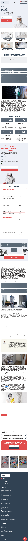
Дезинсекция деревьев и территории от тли (7, 516)
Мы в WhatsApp (23, 3)
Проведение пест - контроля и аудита (6, 490)
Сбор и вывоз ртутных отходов (5, 532)
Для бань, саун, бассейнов (4, 499)
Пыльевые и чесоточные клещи (5, 520)
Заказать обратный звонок (7, 20)
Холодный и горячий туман (4, 527)
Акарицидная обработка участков (5, 515)
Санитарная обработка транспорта (5, 491)
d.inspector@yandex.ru (5, 485)
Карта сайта (4, 539)
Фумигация (2, 535)
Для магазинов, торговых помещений (6, 495)
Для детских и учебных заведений (5, 503)
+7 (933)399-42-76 (24, 1)
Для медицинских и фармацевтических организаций (8, 498)
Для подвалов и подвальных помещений (6, 500)
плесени (6, 386)
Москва (4, 478)
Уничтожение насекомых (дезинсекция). (9, 59)
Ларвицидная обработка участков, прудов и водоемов (8, 519)
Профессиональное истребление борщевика (7, 531)
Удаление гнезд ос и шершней (5, 514)
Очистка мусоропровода (4, 504)
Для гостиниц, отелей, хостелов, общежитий (7, 494)
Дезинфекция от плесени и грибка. (8, 60)
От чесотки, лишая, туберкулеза (5, 507)
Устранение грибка (3, 526)
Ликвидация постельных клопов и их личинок (7, 511)
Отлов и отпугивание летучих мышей (6, 530)
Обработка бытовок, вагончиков (5, 508)
